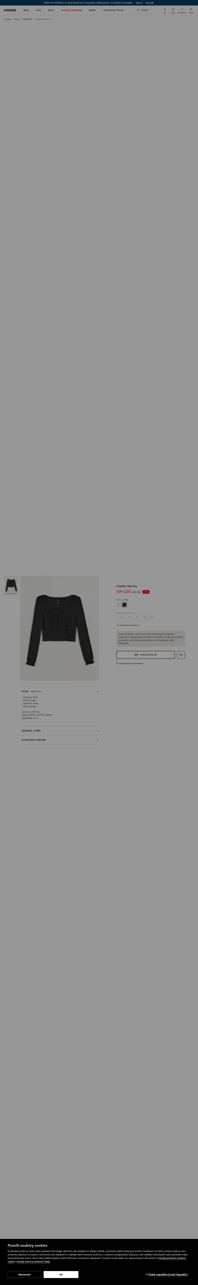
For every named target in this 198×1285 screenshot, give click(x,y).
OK (61, 1274)
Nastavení (24, 1274)
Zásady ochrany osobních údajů (33, 1261)
